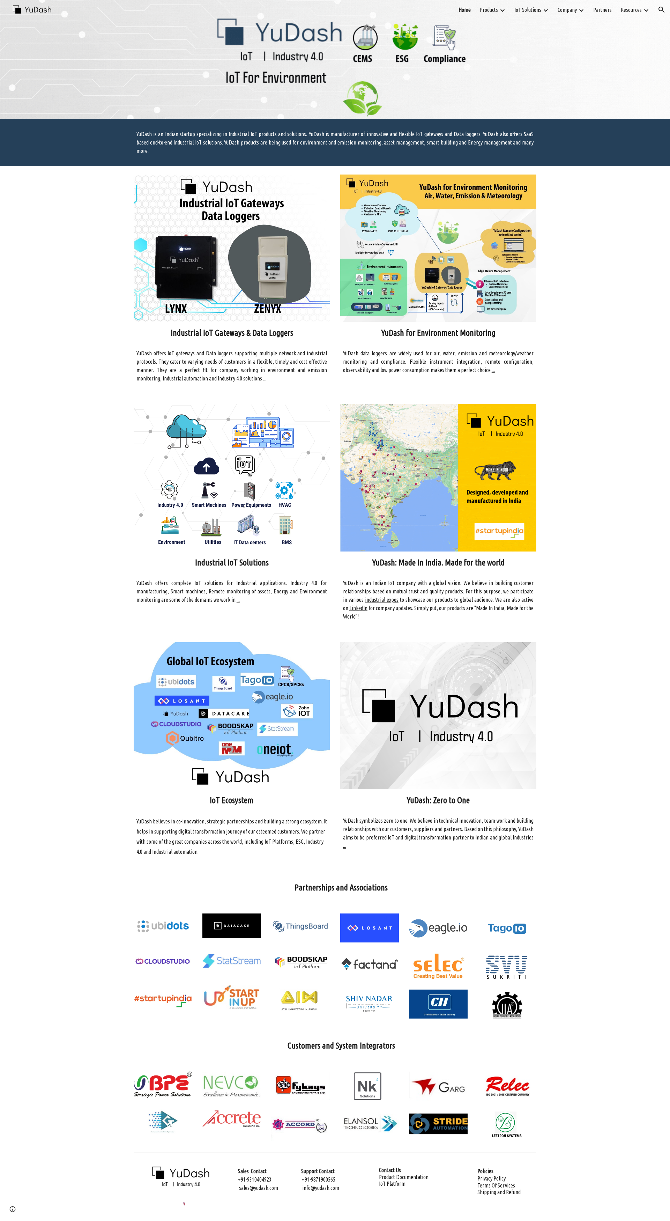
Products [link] (489, 10)
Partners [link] (602, 10)
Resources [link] (631, 10)
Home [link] (465, 10)
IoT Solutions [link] (527, 10)
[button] (661, 9)
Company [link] (567, 10)
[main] (335, 142)
